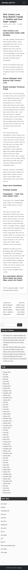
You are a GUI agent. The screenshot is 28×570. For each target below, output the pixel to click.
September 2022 (7, 481)
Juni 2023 (5, 460)
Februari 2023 (7, 469)
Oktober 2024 (7, 423)
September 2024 (7, 425)
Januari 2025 (6, 416)
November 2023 (7, 448)
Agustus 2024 (6, 427)
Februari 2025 (7, 414)
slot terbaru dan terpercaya (10, 290)
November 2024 (7, 421)
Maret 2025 (6, 411)
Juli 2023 (5, 458)
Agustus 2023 (6, 455)
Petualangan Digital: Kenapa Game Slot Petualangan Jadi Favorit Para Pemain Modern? (14, 342)
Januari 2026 (6, 388)
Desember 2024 (7, 418)
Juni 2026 (5, 376)
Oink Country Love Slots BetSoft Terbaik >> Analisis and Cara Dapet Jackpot (13, 18)
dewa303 (3, 507)
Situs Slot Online (13, 288)
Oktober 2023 (7, 451)
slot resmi (3, 528)
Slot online (4, 552)
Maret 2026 (6, 383)
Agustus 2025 (6, 400)
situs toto (3, 514)
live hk (2, 531)
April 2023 (6, 465)
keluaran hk (4, 524)
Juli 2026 (5, 374)
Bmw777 (3, 542)
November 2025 (7, 393)
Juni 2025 (5, 404)
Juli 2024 (5, 430)
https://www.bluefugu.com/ (8, 545)
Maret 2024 (6, 439)
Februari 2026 (7, 386)
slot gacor (3, 521)
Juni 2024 (5, 432)
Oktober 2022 (7, 478)
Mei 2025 (5, 407)
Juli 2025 (5, 402)
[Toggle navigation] (24, 2)
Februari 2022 (7, 492)
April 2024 (6, 437)
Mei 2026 (5, 379)
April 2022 (6, 488)
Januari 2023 (6, 471)
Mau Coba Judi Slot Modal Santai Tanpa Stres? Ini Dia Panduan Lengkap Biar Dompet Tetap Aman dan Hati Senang (14, 349)
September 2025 (7, 397)
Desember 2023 (7, 446)
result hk (3, 517)
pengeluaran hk (5, 510)
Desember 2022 (7, 474)
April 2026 (6, 381)
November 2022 (7, 476)
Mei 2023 (5, 462)
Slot (2, 538)
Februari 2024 (7, 441)
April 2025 (6, 409)
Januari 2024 (6, 444)
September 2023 (7, 453)
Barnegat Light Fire (8, 3)
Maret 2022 (6, 490)
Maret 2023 (6, 467)
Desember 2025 (7, 390)
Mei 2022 (5, 485)
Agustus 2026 (6, 372)
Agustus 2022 (6, 483)
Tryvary (20, 567)
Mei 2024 (5, 434)
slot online (4, 504)
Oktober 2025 (7, 395)
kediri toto (21, 260)
